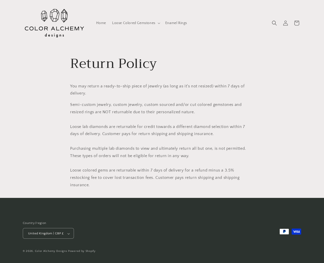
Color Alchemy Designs (51, 251)
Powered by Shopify (82, 251)
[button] (135, 23)
